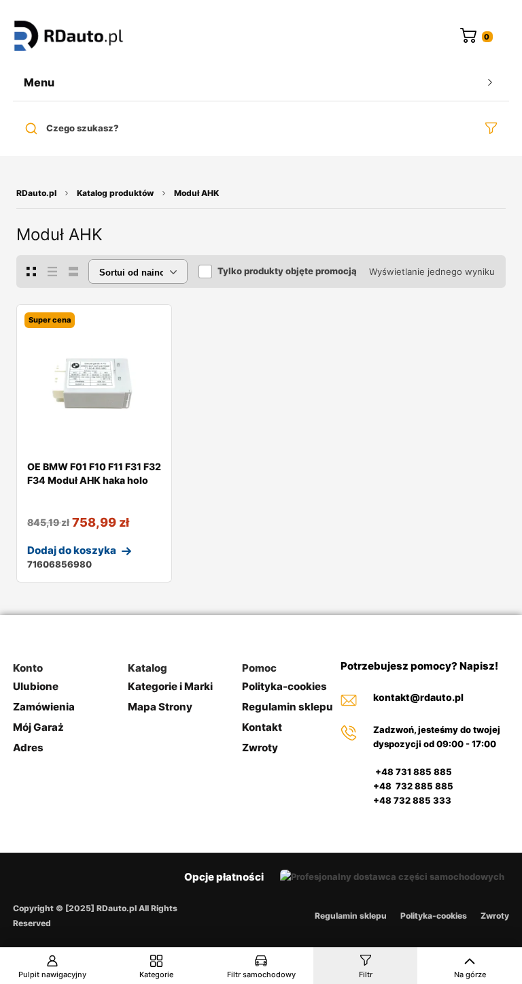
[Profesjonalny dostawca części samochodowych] (68, 37)
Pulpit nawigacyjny (52, 974)
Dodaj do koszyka (71, 550)
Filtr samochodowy (261, 974)
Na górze (470, 974)
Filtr (365, 974)
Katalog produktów (115, 193)
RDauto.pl (36, 193)
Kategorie (156, 974)
